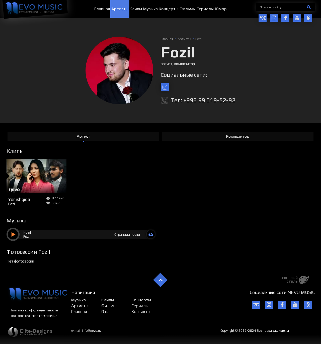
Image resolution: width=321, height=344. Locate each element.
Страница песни (127, 234)
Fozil (12, 204)
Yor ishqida (19, 199)
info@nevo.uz (92, 330)
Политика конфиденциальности (34, 310)
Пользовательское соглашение (33, 316)
